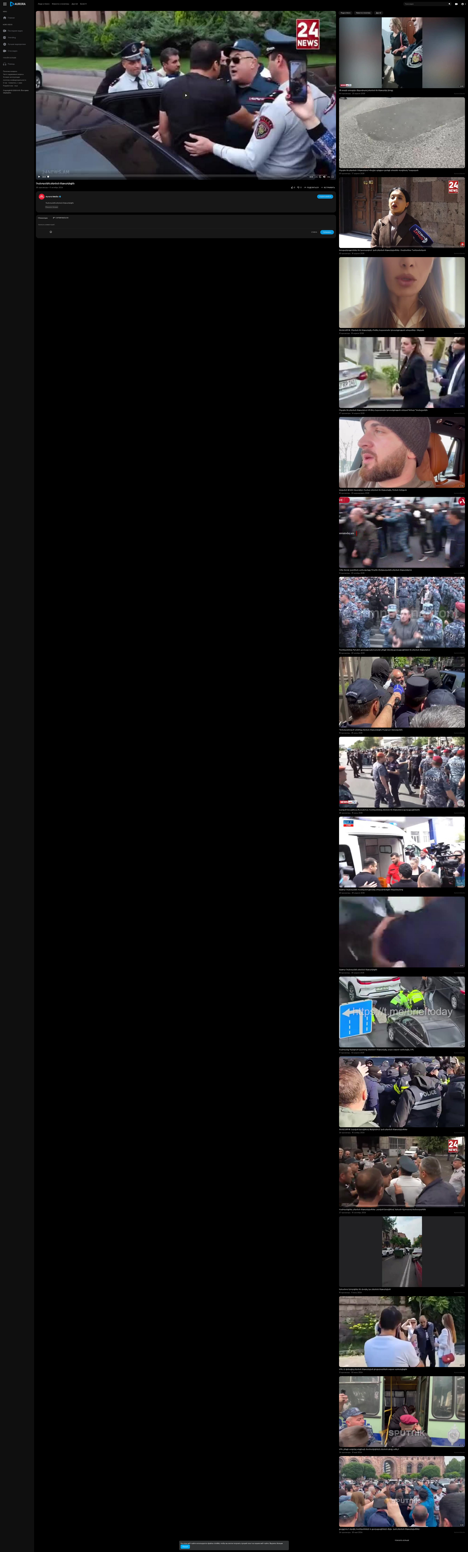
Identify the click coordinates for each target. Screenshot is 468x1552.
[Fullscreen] (332, 177)
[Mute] (324, 177)
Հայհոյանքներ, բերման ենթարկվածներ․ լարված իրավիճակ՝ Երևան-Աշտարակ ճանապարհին (382, 1209)
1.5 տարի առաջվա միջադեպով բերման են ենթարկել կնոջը (366, 90)
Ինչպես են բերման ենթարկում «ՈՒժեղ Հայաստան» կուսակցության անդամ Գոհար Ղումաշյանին (383, 410)
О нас (5, 83)
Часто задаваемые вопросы (13, 74)
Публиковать (327, 232)
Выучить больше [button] (276, 1543)
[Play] (39, 177)
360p (328, 177)
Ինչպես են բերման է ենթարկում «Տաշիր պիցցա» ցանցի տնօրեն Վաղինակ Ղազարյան (378, 170)
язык (16, 86)
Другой (75, 3)
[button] (463, 4)
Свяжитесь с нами (15, 83)
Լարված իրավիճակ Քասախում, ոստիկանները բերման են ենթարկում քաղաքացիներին (379, 810)
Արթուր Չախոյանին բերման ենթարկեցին (358, 969)
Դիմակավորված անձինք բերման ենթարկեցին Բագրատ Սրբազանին (371, 730)
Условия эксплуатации (11, 77)
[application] (186, 95)
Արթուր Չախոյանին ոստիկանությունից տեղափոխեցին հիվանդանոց (371, 889)
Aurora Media (52, 196)
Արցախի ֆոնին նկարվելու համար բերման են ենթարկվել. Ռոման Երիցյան (373, 490)
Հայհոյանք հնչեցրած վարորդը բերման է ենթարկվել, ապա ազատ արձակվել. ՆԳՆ (376, 1049)
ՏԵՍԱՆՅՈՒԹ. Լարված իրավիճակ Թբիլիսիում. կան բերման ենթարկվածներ (373, 1129)
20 (320, 176)
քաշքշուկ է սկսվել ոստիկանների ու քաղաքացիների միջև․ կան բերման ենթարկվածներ (379, 1529)
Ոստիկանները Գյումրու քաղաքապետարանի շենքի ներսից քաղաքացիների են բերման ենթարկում (384, 650)
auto (328, 171)
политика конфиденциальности (14, 80)
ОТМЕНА (314, 232)
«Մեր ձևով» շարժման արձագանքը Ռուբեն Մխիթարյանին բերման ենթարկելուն (375, 570)
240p (328, 167)
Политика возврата (10, 71)
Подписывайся (325, 197)
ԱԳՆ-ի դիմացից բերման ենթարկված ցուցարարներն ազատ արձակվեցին (373, 1369)
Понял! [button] (185, 1546)
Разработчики (8, 86)
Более (82, 3)
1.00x (316, 177)
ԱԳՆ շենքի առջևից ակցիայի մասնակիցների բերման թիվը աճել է (369, 1449)
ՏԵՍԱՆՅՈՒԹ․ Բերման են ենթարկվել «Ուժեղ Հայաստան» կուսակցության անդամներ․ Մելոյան (381, 330)
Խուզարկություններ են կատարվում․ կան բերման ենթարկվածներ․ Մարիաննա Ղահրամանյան (382, 250)
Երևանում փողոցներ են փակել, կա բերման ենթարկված (365, 1289)
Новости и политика (60, 3)
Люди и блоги (43, 3)
